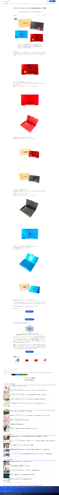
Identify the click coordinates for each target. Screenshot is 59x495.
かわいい (6, 372)
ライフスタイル (47, 3)
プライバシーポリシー (35, 487)
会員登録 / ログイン (52, 1)
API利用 (45, 487)
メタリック (37, 372)
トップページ (6, 485)
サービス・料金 (10, 487)
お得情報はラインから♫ (29, 319)
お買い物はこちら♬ (29, 311)
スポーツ (13, 3)
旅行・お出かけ (28, 3)
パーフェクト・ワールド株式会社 (17, 485)
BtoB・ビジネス (23, 3)
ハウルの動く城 (30, 372)
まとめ (34, 372)
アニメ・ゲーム (18, 3)
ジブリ (14, 372)
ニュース (17, 372)
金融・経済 (51, 3)
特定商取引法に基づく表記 (22, 487)
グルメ (32, 3)
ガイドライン (41, 487)
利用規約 (29, 487)
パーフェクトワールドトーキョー (23, 372)
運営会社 (5, 487)
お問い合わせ (49, 487)
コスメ (43, 3)
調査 (54, 3)
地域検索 (7, 3)
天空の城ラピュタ (45, 372)
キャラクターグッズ (10, 372)
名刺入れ (41, 372)
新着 (4, 3)
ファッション (39, 3)
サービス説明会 (16, 487)
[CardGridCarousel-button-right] (46, 361)
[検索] (47, 1)
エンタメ (10, 3)
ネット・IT (35, 3)
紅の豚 (51, 372)
